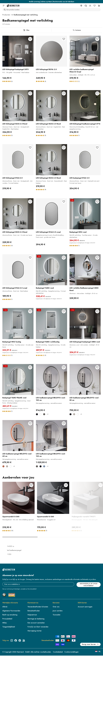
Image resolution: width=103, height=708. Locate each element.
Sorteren (78, 30)
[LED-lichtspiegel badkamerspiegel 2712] (85, 105)
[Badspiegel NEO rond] (85, 213)
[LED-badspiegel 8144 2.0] (85, 159)
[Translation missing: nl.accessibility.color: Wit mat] (41, 414)
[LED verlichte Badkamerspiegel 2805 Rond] (85, 269)
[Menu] (10, 690)
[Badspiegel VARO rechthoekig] (51, 323)
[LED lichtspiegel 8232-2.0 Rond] (17, 105)
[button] (6, 81)
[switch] (7, 704)
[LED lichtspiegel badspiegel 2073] (17, 51)
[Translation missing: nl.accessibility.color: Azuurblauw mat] (44, 466)
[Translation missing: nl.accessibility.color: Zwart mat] (37, 414)
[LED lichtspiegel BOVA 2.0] (51, 51)
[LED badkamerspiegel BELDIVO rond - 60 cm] (17, 435)
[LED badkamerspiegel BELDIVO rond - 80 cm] (85, 379)
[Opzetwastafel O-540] (18, 498)
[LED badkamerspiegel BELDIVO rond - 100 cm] (51, 379)
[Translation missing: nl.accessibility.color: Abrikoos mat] (3, 466)
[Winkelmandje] (99, 5)
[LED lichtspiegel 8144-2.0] (17, 159)
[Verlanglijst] (94, 5)
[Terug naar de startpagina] (13, 5)
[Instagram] (11, 640)
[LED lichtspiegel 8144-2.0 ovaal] (51, 213)
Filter (27, 30)
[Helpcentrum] (85, 5)
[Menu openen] (3, 5)
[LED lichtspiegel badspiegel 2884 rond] (85, 323)
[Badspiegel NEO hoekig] (17, 323)
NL (100, 651)
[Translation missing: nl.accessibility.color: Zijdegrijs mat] (74, 414)
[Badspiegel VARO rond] (51, 269)
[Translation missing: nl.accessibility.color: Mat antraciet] (44, 414)
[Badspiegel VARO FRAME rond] (17, 379)
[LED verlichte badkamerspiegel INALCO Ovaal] (85, 51)
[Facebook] (15, 640)
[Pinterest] (20, 640)
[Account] (90, 5)
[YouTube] (24, 640)
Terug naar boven (89, 644)
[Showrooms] (81, 5)
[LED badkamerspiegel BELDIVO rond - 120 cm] (51, 435)
